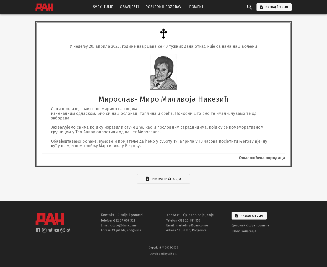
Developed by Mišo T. (163, 253)
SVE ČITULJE (103, 7)
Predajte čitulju (166, 179)
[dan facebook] (38, 231)
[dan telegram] (68, 231)
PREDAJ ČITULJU (276, 7)
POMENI (196, 7)
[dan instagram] (45, 231)
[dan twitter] (51, 231)
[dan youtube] (57, 231)
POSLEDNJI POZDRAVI (163, 7)
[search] (249, 7)
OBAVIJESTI (129, 7)
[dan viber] (62, 231)
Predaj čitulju (251, 215)
